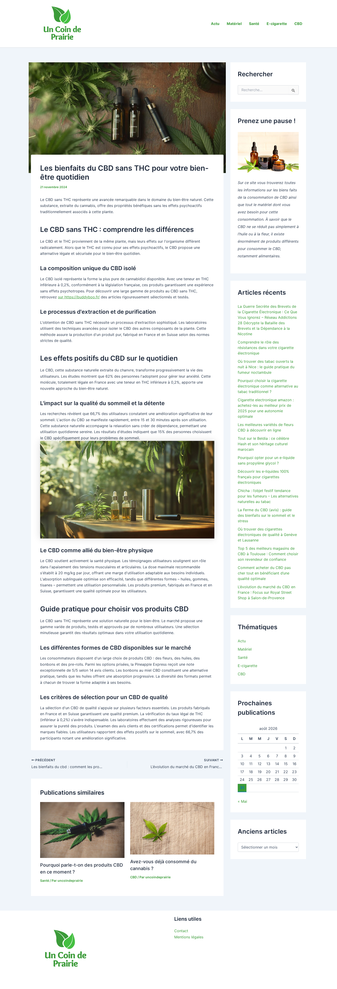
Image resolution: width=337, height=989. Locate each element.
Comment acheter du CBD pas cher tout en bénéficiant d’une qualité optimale (264, 573)
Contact (181, 931)
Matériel (234, 23)
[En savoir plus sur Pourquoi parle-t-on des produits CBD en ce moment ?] (82, 829)
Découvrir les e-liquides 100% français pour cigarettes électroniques (263, 477)
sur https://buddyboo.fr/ (79, 297)
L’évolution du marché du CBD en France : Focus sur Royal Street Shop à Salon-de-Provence (266, 592)
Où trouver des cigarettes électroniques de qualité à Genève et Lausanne (267, 534)
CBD (298, 23)
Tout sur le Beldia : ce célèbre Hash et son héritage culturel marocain (263, 444)
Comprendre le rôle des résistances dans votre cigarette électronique (266, 347)
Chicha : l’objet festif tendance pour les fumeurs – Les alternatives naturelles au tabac (268, 496)
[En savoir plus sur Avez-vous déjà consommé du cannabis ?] (172, 828)
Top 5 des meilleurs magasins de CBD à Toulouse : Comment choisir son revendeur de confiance (268, 554)
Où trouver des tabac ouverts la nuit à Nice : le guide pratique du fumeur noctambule (266, 367)
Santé (254, 23)
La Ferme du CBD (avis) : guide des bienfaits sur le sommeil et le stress (266, 515)
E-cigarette (277, 23)
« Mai (242, 801)
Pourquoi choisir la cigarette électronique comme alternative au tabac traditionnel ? (268, 386)
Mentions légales (188, 937)
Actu (215, 23)
